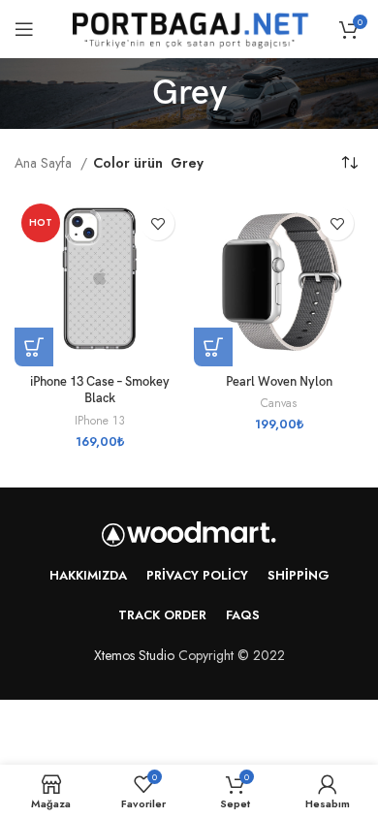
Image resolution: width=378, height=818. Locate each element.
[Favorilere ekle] (157, 223)
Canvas (279, 403)
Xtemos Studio (134, 655)
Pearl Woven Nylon (279, 382)
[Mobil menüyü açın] (24, 29)
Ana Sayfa (45, 163)
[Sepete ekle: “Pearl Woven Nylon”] (213, 347)
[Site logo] (189, 27)
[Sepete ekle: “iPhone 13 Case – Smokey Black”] (34, 347)
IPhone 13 (100, 420)
